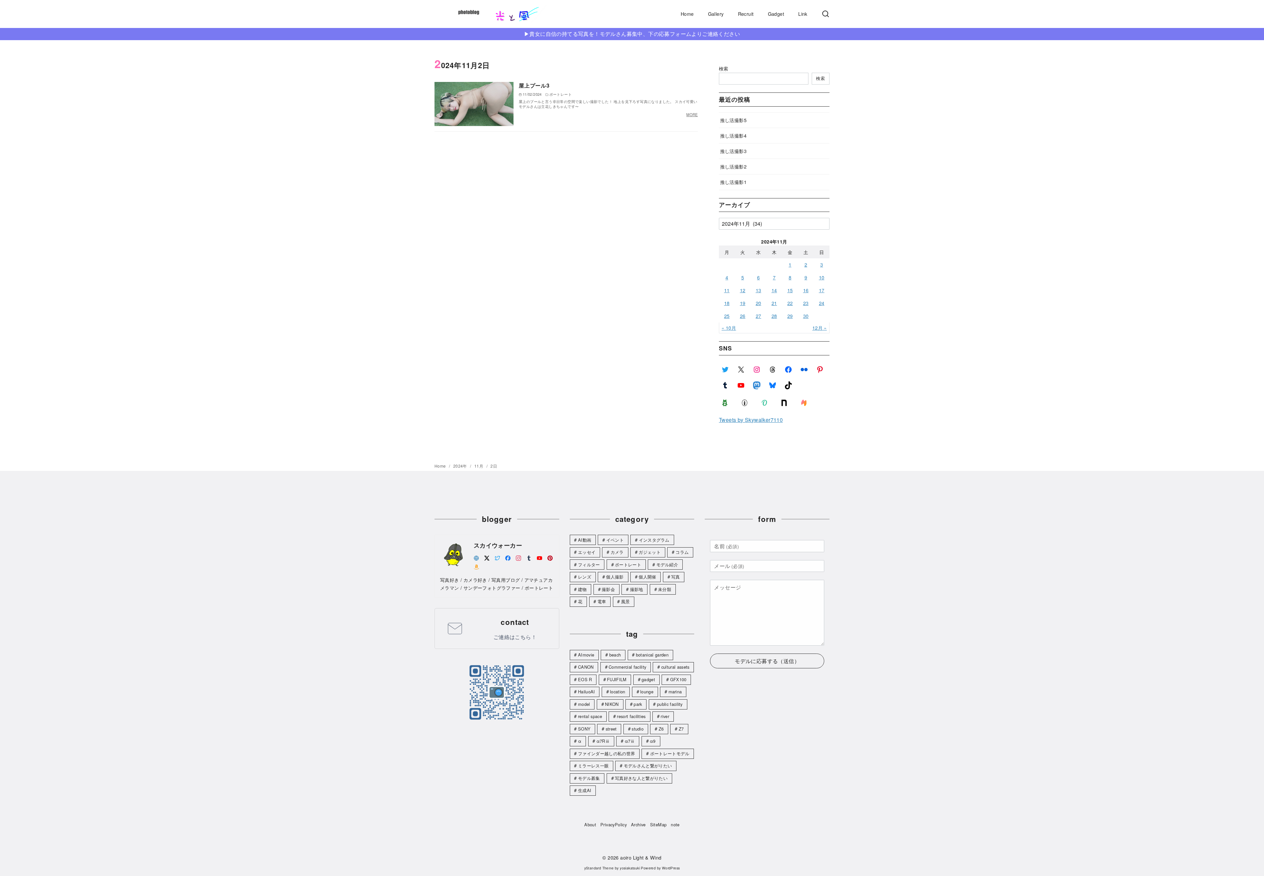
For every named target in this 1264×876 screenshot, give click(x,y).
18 (727, 302)
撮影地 (636, 589)
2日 (493, 466)
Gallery (716, 13)
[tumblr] (529, 557)
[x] (487, 557)
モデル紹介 (667, 564)
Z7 (681, 729)
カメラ (617, 552)
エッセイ (586, 552)
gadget (648, 679)
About (590, 824)
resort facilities (631, 716)
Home (687, 13)
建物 (582, 589)
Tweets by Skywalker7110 (751, 420)
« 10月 (729, 327)
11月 (479, 466)
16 (806, 290)
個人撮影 (614, 577)
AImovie (586, 655)
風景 (625, 601)
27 (758, 315)
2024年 (460, 466)
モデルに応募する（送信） (767, 661)
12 (743, 290)
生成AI (584, 790)
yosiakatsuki (630, 867)
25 (727, 315)
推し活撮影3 (733, 150)
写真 (675, 577)
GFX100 (678, 679)
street (611, 729)
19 (743, 302)
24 (822, 302)
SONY (584, 729)
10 (822, 277)
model (584, 704)
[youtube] (539, 557)
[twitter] (497, 557)
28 (774, 315)
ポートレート (628, 564)
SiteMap (658, 824)
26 (743, 315)
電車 (601, 601)
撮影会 (608, 589)
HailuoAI (586, 691)
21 (774, 302)
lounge (646, 691)
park (638, 704)
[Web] (476, 557)
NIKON (612, 704)
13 (758, 290)
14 (774, 290)
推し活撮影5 (733, 119)
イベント (615, 540)
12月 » (819, 327)
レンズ (584, 577)
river (665, 716)
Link (802, 13)
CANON (586, 667)
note (675, 824)
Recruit (746, 13)
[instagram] (518, 557)
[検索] (826, 13)
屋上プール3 (534, 85)
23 (806, 302)
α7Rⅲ (603, 741)
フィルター (589, 564)
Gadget (776, 13)
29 (790, 315)
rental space (590, 716)
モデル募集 (589, 778)
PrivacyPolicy (613, 824)
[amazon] (476, 566)
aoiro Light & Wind (640, 857)
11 (727, 290)
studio (638, 729)
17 (822, 290)
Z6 (661, 729)
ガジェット (650, 552)
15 (790, 290)
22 (790, 302)
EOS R (585, 679)
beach (615, 655)
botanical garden (652, 655)
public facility (670, 704)
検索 (723, 68)
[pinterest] (550, 557)
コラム (682, 552)
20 (758, 302)
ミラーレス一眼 (593, 765)
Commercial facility (627, 667)
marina (675, 691)
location (617, 691)
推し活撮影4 (733, 135)
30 (806, 315)
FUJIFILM (617, 679)
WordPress (671, 867)
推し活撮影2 (733, 166)
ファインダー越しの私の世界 (606, 753)
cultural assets (675, 667)
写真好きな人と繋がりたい (641, 778)
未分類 (664, 589)
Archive (638, 824)
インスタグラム (654, 540)
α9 (653, 741)
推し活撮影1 (733, 181)
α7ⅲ (630, 741)
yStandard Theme (599, 867)
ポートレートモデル (670, 753)
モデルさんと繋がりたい (648, 765)
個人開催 (647, 577)
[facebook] (508, 557)
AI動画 (584, 540)
